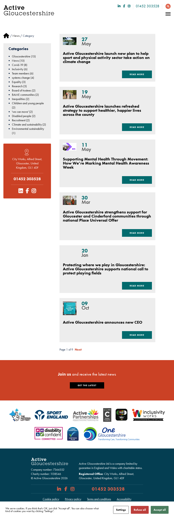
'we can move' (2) (22, 112)
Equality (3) (18, 82)
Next (78, 349)
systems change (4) (23, 78)
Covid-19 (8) (19, 65)
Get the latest (87, 385)
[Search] (167, 6)
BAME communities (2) (25, 95)
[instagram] (129, 6)
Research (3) (19, 86)
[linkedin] (119, 6)
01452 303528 (147, 6)
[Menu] (168, 14)
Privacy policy (73, 499)
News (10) (18, 61)
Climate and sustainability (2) (29, 124)
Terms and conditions (99, 499)
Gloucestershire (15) (24, 56)
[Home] (6, 35)
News (16, 36)
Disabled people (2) (23, 116)
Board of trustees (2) (23, 90)
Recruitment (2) (21, 120)
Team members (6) (22, 73)
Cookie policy (51, 499)
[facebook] (124, 6)
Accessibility (124, 499)
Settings (121, 510)
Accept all (160, 510)
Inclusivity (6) (19, 69)
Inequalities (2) (20, 99)
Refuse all (140, 510)
